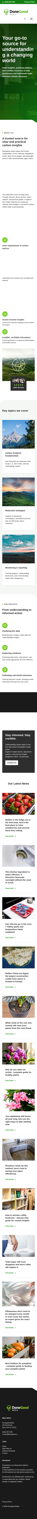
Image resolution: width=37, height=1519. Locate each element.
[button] (25, 19)
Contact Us (11, 763)
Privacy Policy (29, 2)
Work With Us (6, 1448)
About (4, 1446)
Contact (4, 1453)
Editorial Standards (8, 1451)
